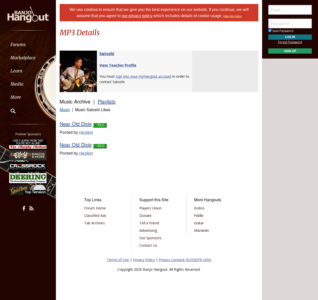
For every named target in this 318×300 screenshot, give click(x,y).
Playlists (107, 101)
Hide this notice (232, 16)
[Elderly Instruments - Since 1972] (28, 155)
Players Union (150, 208)
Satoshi (106, 53)
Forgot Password (290, 42)
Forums (18, 44)
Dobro (199, 208)
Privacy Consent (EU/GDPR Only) (185, 259)
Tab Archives (94, 223)
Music (65, 109)
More (15, 97)
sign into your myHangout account (143, 76)
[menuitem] (28, 44)
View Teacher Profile (117, 65)
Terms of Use (118, 259)
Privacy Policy (144, 259)
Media (16, 84)
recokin (86, 132)
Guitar (199, 223)
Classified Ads (95, 215)
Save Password (282, 31)
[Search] (10, 111)
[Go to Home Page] (28, 14)
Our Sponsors (150, 237)
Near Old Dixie (76, 123)
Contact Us (148, 245)
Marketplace (23, 58)
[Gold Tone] (28, 190)
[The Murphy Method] (28, 143)
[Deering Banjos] (28, 178)
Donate (145, 215)
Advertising (148, 230)
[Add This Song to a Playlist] (100, 123)
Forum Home (95, 208)
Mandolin (201, 230)
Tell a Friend (149, 223)
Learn (16, 71)
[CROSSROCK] (28, 166)
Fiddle (198, 215)
